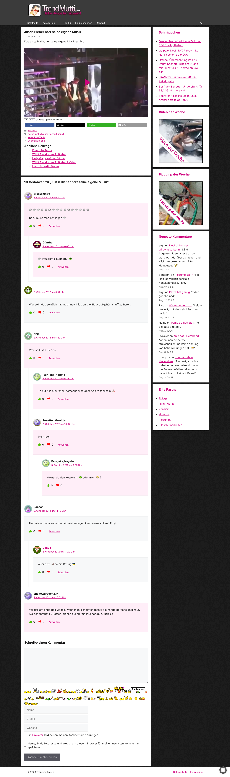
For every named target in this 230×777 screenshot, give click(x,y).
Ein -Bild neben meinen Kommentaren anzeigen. (63, 735)
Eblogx (163, 398)
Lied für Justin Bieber (45, 166)
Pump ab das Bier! (182, 322)
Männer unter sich (180, 305)
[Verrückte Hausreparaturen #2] (181, 224)
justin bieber (41, 134)
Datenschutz (180, 772)
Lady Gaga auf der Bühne (48, 158)
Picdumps (165, 419)
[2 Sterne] (27, 119)
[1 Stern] (25, 119)
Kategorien (49, 22)
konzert (53, 134)
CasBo (47, 547)
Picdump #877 (184, 274)
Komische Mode (42, 150)
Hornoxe (164, 414)
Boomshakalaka (36, 140)
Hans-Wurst (166, 403)
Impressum (196, 772)
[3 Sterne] (30, 119)
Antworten (54, 226)
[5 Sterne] (34, 119)
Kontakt (101, 22)
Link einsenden (83, 22)
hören (31, 134)
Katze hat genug (179, 292)
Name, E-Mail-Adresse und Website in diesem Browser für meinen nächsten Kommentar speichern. (83, 745)
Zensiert (164, 409)
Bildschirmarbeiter (170, 425)
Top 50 (67, 22)
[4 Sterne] (32, 119)
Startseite (32, 22)
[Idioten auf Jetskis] (181, 162)
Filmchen (32, 130)
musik (61, 134)
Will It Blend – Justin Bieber (49, 154)
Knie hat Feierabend (186, 336)
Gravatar (37, 735)
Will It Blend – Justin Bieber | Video (54, 162)
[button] (201, 23)
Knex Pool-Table (36, 137)
